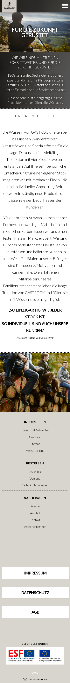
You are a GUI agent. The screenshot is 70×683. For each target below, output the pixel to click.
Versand (35, 478)
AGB (35, 612)
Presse (35, 506)
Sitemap (35, 444)
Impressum (35, 573)
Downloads (35, 437)
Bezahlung (35, 471)
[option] (35, 54)
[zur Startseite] (9, 6)
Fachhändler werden (35, 485)
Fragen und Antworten (35, 430)
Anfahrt (35, 513)
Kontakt (35, 520)
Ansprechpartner (35, 526)
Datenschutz (35, 592)
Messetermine (35, 450)
